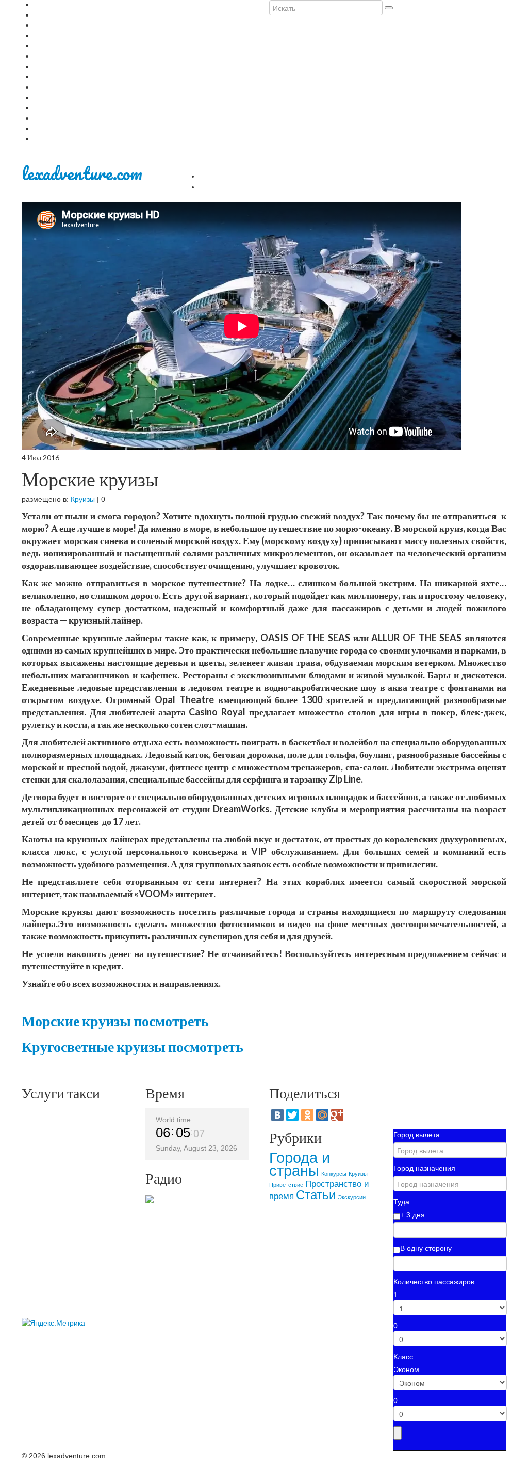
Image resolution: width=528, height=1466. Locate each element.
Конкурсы (333, 1174)
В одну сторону (426, 1248)
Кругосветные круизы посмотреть (132, 1046)
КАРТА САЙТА (233, 186)
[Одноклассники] (307, 1115)
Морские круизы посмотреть (115, 1020)
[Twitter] (292, 1115)
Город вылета (416, 1134)
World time (173, 1120)
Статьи (316, 1195)
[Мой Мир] (322, 1115)
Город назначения (424, 1168)
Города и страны (299, 1164)
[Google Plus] (337, 1115)
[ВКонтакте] (277, 1115)
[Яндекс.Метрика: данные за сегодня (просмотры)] (53, 1323)
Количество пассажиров (433, 1282)
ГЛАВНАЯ (222, 175)
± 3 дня (412, 1214)
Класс (403, 1356)
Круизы (83, 499)
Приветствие (286, 1185)
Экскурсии (352, 1197)
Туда (401, 1202)
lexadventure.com (82, 172)
